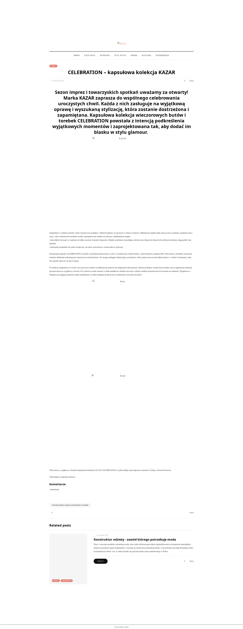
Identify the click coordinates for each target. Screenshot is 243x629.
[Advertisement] (121, 17)
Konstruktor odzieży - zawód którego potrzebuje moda (135, 539)
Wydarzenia (162, 55)
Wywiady (105, 55)
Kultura (146, 55)
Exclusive (89, 55)
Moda (77, 55)
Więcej (101, 561)
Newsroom (67, 580)
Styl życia (120, 55)
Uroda (134, 55)
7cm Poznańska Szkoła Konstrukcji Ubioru (70, 505)
